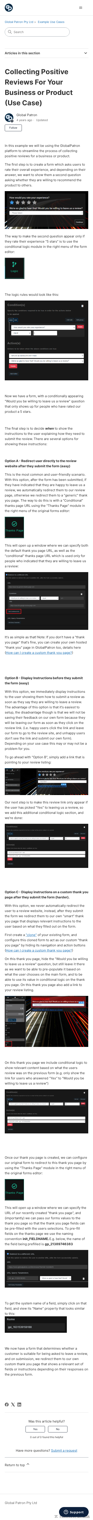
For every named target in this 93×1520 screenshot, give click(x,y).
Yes (35, 1429)
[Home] (9, 8)
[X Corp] (13, 1404)
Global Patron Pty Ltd (19, 22)
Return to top (15, 1465)
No (57, 1429)
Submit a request (64, 1450)
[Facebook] (7, 1404)
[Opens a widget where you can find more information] (74, 1512)
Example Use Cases (51, 22)
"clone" (31, 935)
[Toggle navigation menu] (80, 7)
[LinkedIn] (19, 1404)
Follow (13, 127)
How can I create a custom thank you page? (39, 653)
